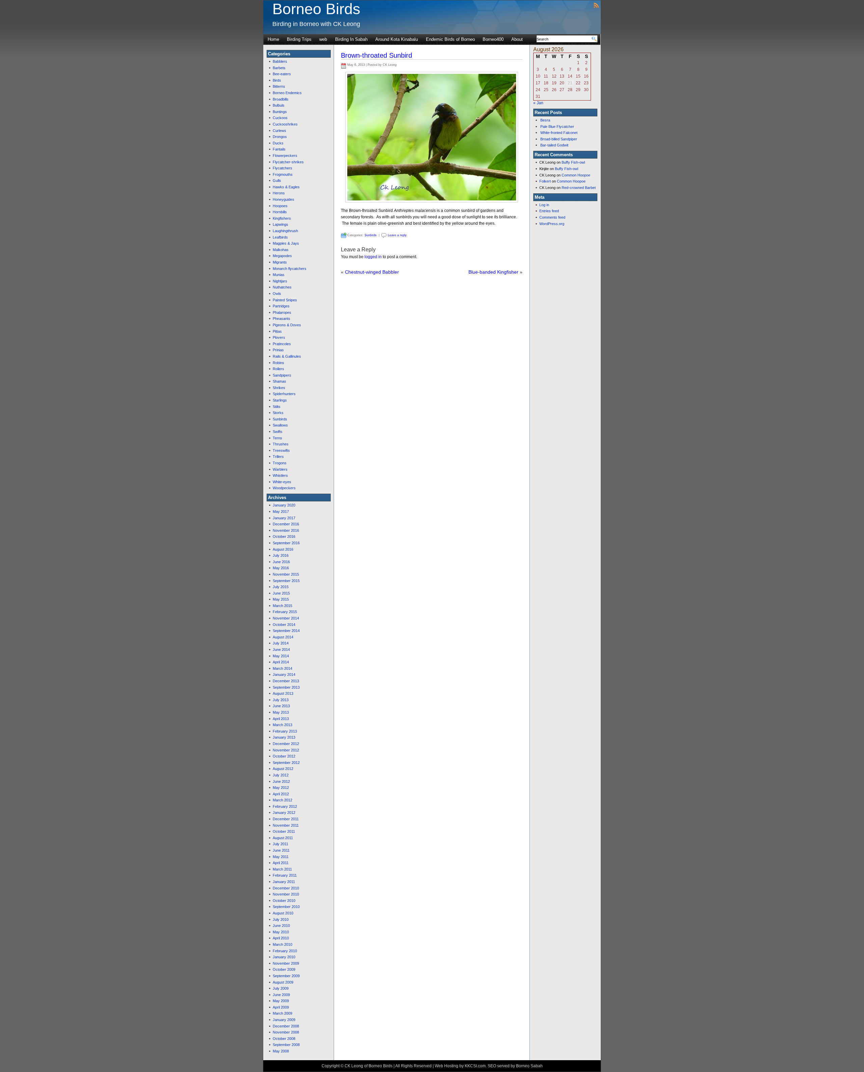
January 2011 (284, 882)
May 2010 (281, 932)
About (517, 39)
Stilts (276, 407)
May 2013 (281, 712)
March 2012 (282, 800)
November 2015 (286, 574)
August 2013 (283, 693)
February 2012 (285, 806)
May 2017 (281, 512)
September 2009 (286, 976)
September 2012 (286, 763)
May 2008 (281, 1051)
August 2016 (283, 549)
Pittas (277, 331)
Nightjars (280, 281)
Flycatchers (282, 168)
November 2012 (286, 750)
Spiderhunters (284, 394)
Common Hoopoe (576, 175)
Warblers (280, 469)
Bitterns (279, 86)
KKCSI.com (475, 1066)
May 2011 (281, 857)
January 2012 (284, 812)
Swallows (280, 425)
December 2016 (286, 524)
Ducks (278, 143)
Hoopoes (280, 206)
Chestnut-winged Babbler (372, 272)
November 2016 (286, 530)
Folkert (545, 181)
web (323, 39)
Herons (279, 193)
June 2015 (281, 593)
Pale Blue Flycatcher (557, 127)
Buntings (280, 112)
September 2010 (286, 907)
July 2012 (281, 775)
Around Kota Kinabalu (396, 39)
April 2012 (281, 794)
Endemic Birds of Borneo (450, 39)
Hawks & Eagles (286, 187)
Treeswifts (281, 450)
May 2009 (281, 1001)
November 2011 (286, 825)
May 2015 (281, 599)
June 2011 (281, 850)
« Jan (538, 103)
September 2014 (286, 631)
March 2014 (282, 668)
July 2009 (281, 988)
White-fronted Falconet (558, 133)
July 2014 (281, 643)
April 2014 (281, 662)
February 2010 (285, 951)
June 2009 (281, 995)
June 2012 (281, 781)
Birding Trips (299, 39)
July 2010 (281, 919)
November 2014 (286, 618)
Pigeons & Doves (287, 325)
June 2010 (281, 926)
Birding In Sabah (351, 39)
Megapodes (282, 256)
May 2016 (281, 568)
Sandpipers (282, 375)
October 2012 (284, 756)
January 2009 (284, 1020)
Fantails (279, 149)
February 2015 (285, 612)
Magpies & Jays (286, 243)
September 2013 (286, 687)
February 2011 (285, 875)
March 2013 (282, 725)
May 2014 (281, 656)
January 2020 (284, 505)
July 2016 (281, 555)
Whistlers (280, 475)
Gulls (277, 180)
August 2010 (283, 913)
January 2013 (284, 737)
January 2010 (284, 957)
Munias (279, 275)
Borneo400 (493, 39)
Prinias (278, 350)
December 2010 (286, 888)
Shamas (279, 381)
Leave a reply (397, 235)
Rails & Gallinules (287, 356)
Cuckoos (280, 118)
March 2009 (282, 1013)
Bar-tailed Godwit (554, 145)
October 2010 (284, 901)
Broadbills (281, 99)
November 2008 (286, 1032)
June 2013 (281, 706)
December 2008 (286, 1026)
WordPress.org (551, 224)
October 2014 (284, 625)
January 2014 (284, 674)
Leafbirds (280, 237)
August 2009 (283, 982)
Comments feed (552, 217)
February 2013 (285, 731)
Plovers (279, 337)
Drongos (280, 137)
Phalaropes (282, 312)
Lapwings (280, 224)
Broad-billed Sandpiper (558, 139)
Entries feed (549, 211)
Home (273, 39)
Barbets (279, 68)
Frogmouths (283, 174)
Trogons (280, 463)
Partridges (281, 306)
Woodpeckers (284, 488)
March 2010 (282, 944)
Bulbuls (279, 105)
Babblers (280, 61)
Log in (544, 205)
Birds (277, 80)
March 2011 (282, 869)
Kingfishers (282, 218)
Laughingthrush (285, 231)
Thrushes (281, 444)
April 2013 (281, 719)
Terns (277, 438)
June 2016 (281, 562)
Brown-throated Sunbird (376, 55)
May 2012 (281, 788)
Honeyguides (283, 199)
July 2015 (281, 587)
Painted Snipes (285, 300)
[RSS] (596, 5)
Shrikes (279, 388)
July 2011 (280, 844)
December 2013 (286, 681)
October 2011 (284, 831)
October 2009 (284, 969)
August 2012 (283, 769)
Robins (278, 363)
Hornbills (280, 212)
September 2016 (286, 543)
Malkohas (281, 250)
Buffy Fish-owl (573, 162)
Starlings (280, 400)
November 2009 (286, 963)
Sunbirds (280, 419)
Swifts (277, 432)
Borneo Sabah (529, 1066)
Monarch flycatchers (289, 269)
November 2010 (286, 894)
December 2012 (286, 744)
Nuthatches (282, 287)
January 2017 (284, 518)
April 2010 (281, 938)
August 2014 (283, 637)
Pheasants (281, 319)
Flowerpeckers (285, 156)
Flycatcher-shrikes (288, 162)
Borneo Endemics (287, 93)
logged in (373, 256)
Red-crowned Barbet (579, 188)
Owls (277, 294)
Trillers (278, 457)
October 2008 (284, 1039)
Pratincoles (282, 344)
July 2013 (281, 700)
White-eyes (282, 482)
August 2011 (283, 838)
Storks (278, 413)
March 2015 (282, 606)
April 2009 (281, 1007)
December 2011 (286, 819)
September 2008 (286, 1045)
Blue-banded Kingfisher (493, 272)
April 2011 (281, 863)
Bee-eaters (282, 74)
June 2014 (281, 650)
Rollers (278, 369)
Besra (545, 120)
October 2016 (284, 536)
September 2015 (286, 581)
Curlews (279, 131)
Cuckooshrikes (285, 124)
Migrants (280, 262)
